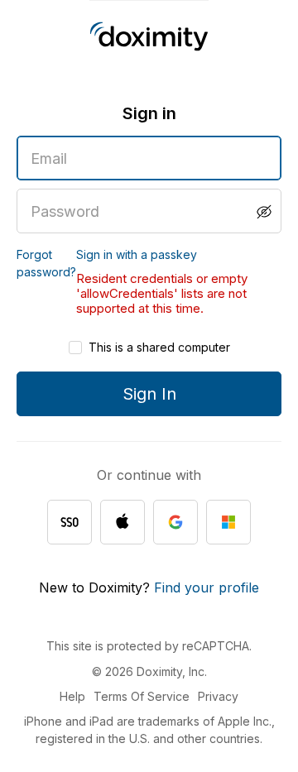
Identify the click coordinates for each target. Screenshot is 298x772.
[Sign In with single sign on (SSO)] (69, 522)
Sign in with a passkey (136, 254)
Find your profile (206, 587)
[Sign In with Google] (175, 522)
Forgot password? (46, 263)
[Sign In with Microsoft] (228, 522)
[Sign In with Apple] (122, 522)
